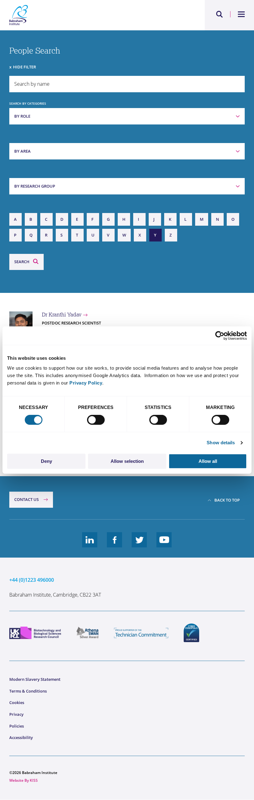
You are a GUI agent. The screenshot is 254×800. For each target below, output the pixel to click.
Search (21, 261)
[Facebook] (114, 544)
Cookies (16, 702)
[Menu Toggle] (241, 14)
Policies (16, 726)
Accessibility (21, 737)
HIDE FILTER (24, 67)
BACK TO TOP (227, 500)
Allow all (208, 461)
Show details (221, 442)
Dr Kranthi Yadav (61, 314)
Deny (46, 461)
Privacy (16, 714)
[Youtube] (164, 544)
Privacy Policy (85, 382)
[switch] (96, 420)
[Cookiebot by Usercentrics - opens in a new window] (220, 335)
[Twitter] (139, 544)
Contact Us (26, 499)
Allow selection (127, 461)
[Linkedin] (90, 544)
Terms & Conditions (28, 691)
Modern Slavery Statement (34, 679)
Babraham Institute (68, 15)
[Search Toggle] (219, 14)
